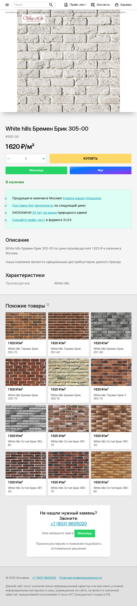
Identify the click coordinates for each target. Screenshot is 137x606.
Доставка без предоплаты (32, 205)
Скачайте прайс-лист (28, 220)
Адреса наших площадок (82, 198)
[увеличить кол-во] (43, 158)
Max (100, 170)
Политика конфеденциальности (80, 577)
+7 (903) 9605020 (68, 523)
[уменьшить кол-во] (8, 158)
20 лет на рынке (44, 212)
